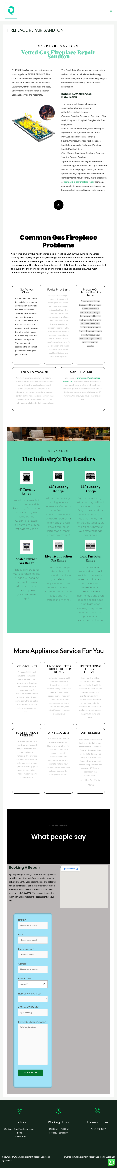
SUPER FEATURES (82, 371)
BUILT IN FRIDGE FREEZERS (26, 734)
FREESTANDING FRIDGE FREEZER (90, 668)
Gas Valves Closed (27, 291)
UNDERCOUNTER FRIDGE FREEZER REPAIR (59, 668)
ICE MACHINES (26, 666)
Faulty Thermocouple (35, 371)
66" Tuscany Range (90, 489)
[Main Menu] (111, 11)
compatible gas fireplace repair (79, 181)
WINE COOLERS (58, 732)
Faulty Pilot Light (58, 289)
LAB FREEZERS (90, 732)
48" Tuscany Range (58, 489)
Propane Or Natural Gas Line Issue (90, 292)
